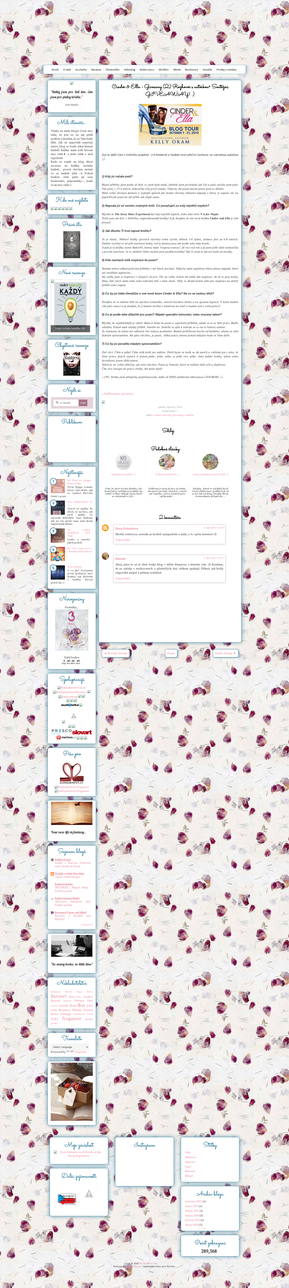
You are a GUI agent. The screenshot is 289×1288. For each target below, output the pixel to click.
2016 (188, 1152)
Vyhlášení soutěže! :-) (123, 474)
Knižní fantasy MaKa (67, 898)
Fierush (120, 559)
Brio (78, 996)
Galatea (54, 1006)
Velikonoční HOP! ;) (167, 474)
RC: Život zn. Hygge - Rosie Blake (80, 482)
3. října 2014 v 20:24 (214, 528)
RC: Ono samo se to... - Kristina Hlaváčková (80, 550)
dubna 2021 (192, 1211)
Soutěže (207, 69)
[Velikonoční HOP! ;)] (167, 469)
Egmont (55, 1001)
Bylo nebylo (74, 566)
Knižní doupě (63, 860)
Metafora (64, 1010)
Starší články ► (225, 653)
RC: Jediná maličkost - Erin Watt (78, 533)
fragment (71, 1019)
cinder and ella (162, 415)
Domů (55, 69)
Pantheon (79, 1014)
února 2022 (191, 1206)
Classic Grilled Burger (67, 877)
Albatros (56, 991)
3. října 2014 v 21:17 (214, 558)
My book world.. (144, 8)
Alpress (68, 992)
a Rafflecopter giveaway (118, 394)
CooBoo (88, 997)
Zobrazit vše (87, 924)
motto (89, 1019)
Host (72, 1006)
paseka (54, 1023)
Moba (54, 1014)
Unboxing (129, 69)
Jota (90, 1006)
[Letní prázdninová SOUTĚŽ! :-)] (210, 469)
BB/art (90, 992)
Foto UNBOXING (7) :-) (80, 503)
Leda (54, 1010)
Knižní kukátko (64, 884)
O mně (67, 69)
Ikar (81, 1005)
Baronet (59, 996)
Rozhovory (191, 69)
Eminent (67, 1001)
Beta (72, 997)
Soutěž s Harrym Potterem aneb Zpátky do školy (73, 864)
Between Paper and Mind (70, 913)
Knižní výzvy (147, 69)
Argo (79, 991)
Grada (63, 1006)
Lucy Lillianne (134, 1266)
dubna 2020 (192, 1215)
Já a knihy (81, 69)
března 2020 (192, 1220)
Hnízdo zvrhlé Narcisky (69, 874)
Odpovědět (122, 540)
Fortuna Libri (84, 1001)
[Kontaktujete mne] (52, 209)
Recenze (96, 69)
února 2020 (191, 1225)
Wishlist (164, 69)
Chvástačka (112, 69)
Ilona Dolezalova (126, 528)
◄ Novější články (115, 653)
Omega (65, 1014)
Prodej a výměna (226, 69)
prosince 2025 (193, 1201)
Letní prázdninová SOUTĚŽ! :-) (210, 474)
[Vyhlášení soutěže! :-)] (123, 469)
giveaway (178, 415)
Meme (177, 69)
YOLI (54, 1019)
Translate (80, 1052)
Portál (90, 1014)
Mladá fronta (82, 1010)
